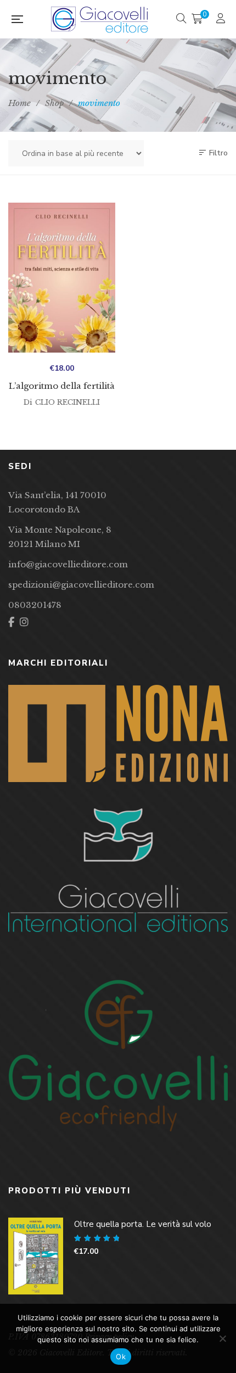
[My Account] (222, 19)
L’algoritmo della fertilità (62, 386)
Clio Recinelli (67, 402)
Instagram (24, 622)
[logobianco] (118, 870)
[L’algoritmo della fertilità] (61, 278)
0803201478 (34, 605)
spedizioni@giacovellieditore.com (81, 584)
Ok (121, 1356)
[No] (222, 1338)
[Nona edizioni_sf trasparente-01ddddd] (118, 733)
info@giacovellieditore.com (68, 564)
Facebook (11, 622)
